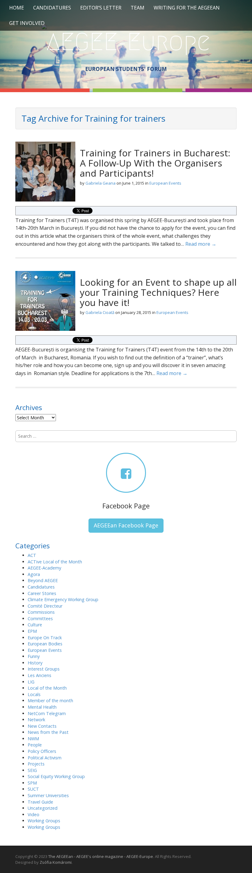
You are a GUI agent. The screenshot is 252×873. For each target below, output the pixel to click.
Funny (34, 656)
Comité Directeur (45, 606)
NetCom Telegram (47, 713)
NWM (33, 739)
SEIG (32, 770)
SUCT (33, 789)
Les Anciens (39, 675)
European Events (165, 183)
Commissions (41, 612)
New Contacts (42, 726)
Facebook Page (126, 505)
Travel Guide (40, 802)
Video (33, 814)
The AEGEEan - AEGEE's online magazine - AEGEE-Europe (100, 856)
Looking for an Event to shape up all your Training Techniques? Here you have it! (158, 292)
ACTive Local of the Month (55, 562)
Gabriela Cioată (99, 312)
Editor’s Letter (100, 7)
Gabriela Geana (100, 183)
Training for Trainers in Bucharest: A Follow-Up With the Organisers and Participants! (155, 163)
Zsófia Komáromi (56, 862)
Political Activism (44, 758)
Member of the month (50, 700)
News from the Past (48, 732)
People (35, 745)
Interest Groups (44, 669)
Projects (36, 764)
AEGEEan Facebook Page (126, 525)
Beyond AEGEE (43, 580)
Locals (34, 694)
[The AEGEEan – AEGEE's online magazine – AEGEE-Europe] (126, 41)
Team (137, 7)
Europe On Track (45, 637)
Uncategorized (42, 808)
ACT (32, 555)
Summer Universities (48, 795)
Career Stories (42, 593)
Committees (40, 618)
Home (16, 7)
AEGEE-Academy (44, 568)
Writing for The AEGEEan (187, 7)
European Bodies (45, 644)
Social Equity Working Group (56, 776)
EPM (32, 631)
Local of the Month (47, 688)
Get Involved (27, 23)
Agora (34, 574)
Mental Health (42, 707)
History (35, 663)
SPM (32, 783)
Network (36, 719)
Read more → (200, 244)
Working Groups (44, 821)
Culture (35, 625)
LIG (31, 682)
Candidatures (52, 7)
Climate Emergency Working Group (63, 599)
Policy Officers (42, 751)
